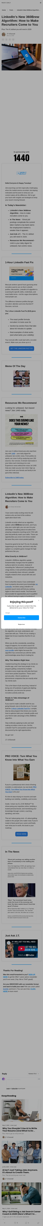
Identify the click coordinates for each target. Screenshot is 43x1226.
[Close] (39, 600)
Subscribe (21, 618)
